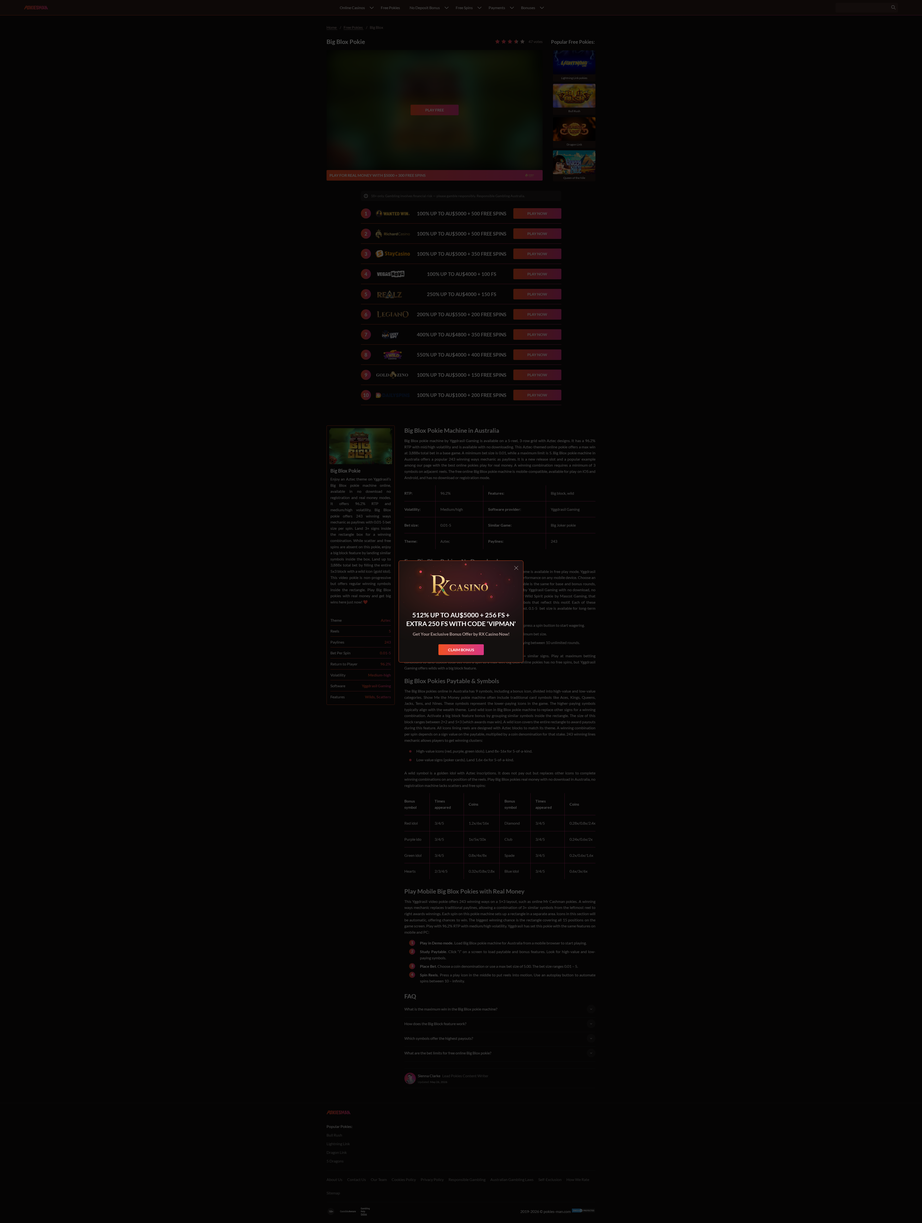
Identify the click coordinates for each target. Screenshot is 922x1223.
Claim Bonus (461, 649)
